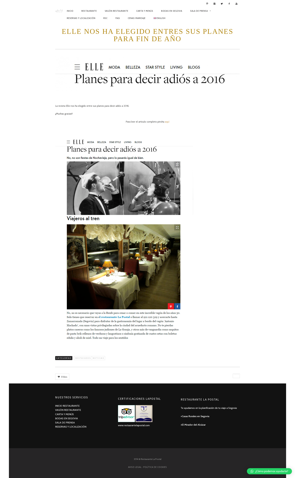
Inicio (70, 11)
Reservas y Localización (81, 18)
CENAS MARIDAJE (137, 18)
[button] (269, 471)
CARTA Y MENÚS (64, 414)
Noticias (98, 358)
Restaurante (89, 11)
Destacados (83, 358)
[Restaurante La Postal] (59, 10)
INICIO (59, 405)
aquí (167, 121)
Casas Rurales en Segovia (195, 416)
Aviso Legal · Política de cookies (147, 467)
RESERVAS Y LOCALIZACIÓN (70, 426)
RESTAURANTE (71, 405)
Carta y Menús (144, 11)
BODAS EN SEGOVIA (66, 418)
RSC (105, 18)
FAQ (118, 18)
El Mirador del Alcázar (194, 424)
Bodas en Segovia (171, 11)
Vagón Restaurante (116, 11)
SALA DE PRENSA (65, 422)
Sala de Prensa (199, 11)
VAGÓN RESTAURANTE (68, 410)
